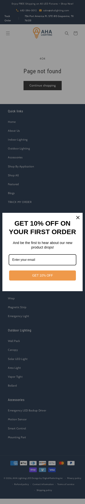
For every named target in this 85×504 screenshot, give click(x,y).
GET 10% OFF (42, 275)
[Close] (78, 217)
